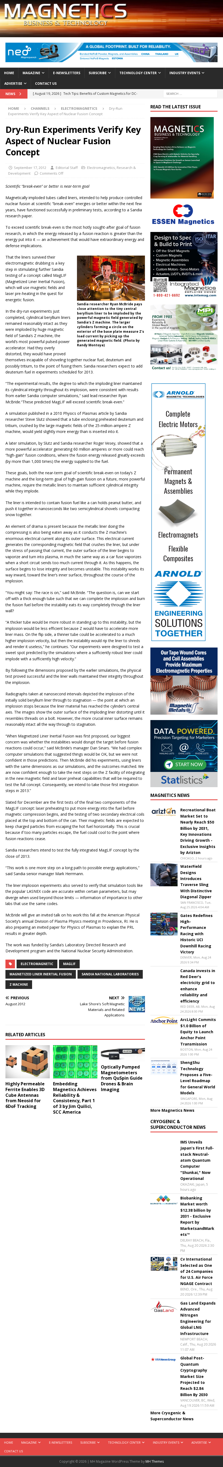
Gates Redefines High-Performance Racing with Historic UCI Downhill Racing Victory (196, 933)
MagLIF (69, 964)
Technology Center (138, 73)
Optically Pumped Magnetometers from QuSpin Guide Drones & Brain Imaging (122, 1078)
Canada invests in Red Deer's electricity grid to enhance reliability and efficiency (197, 986)
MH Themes (154, 1461)
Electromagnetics (101, 167)
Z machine (19, 984)
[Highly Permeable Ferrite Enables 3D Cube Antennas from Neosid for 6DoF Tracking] (27, 1061)
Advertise (13, 83)
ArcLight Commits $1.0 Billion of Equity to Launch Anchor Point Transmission (198, 1032)
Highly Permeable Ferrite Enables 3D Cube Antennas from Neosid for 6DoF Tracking (25, 1095)
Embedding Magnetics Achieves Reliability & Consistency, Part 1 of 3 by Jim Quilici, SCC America (75, 1098)
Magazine (31, 73)
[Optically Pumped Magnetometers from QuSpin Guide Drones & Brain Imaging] (123, 1053)
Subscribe (98, 73)
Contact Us (46, 83)
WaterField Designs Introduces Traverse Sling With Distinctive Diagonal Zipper (196, 881)
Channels (40, 108)
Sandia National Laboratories (110, 974)
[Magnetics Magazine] (111, 33)
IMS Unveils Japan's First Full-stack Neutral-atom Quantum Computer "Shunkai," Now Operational (197, 1160)
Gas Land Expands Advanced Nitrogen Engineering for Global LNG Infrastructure (198, 1318)
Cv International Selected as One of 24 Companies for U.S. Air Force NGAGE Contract (196, 1271)
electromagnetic (37, 964)
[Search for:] (190, 93)
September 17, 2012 (30, 167)
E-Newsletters (66, 73)
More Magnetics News (172, 1110)
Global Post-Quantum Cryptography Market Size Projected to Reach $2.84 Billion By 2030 (193, 1376)
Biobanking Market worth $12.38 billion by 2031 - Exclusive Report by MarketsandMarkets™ (197, 1216)
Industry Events (184, 73)
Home (9, 73)
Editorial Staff (67, 167)
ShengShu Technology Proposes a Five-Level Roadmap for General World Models (197, 1077)
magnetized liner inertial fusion (41, 974)
